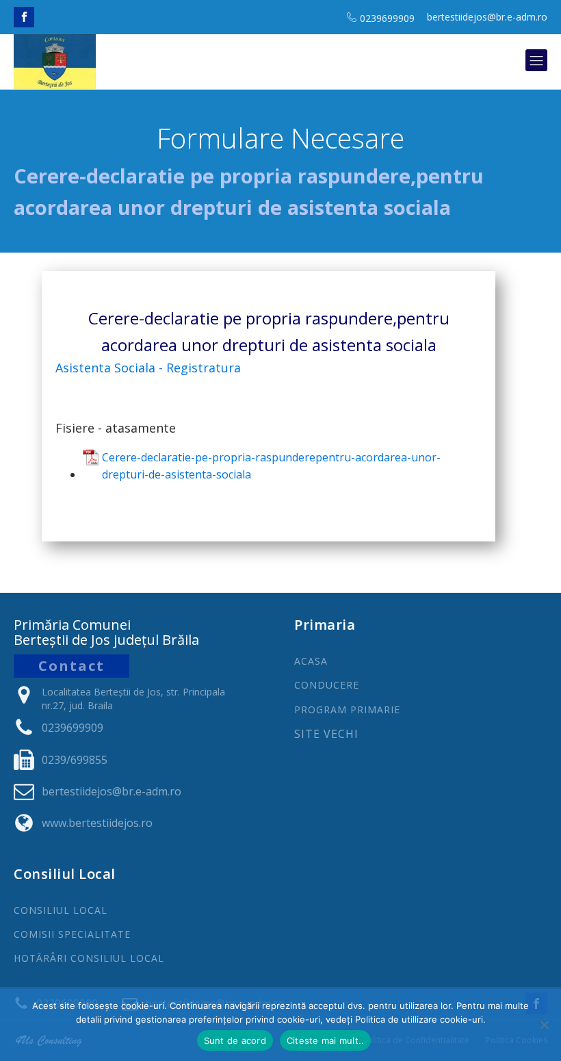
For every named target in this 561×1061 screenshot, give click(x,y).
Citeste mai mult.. (326, 1040)
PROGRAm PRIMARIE (347, 709)
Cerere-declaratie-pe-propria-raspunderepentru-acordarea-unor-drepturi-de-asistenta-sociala (271, 466)
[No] (544, 1025)
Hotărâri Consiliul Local (89, 958)
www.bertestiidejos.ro (97, 822)
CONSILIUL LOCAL (60, 910)
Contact (71, 665)
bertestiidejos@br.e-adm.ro (487, 16)
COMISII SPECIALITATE (72, 934)
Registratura (203, 367)
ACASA (311, 661)
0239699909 (387, 18)
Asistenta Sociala (105, 367)
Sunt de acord (235, 1040)
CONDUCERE (326, 685)
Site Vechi (326, 734)
